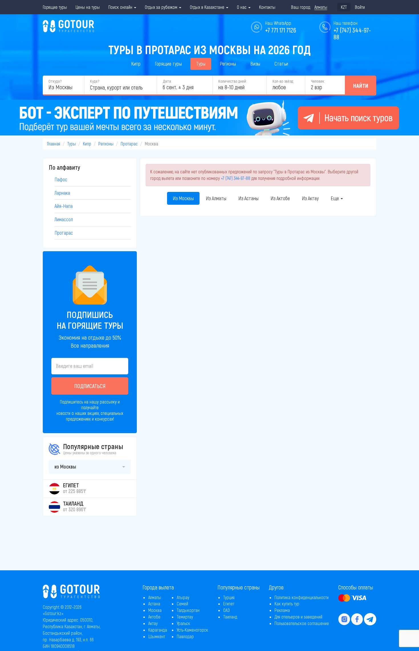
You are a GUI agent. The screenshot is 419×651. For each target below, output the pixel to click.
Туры (201, 63)
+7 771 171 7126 (280, 30)
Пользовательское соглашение (301, 623)
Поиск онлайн (120, 7)
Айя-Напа (63, 206)
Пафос (60, 179)
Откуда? (55, 81)
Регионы (228, 63)
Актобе (154, 616)
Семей (182, 603)
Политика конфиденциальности (301, 597)
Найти (360, 85)
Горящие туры (55, 7)
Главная (53, 143)
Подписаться (89, 385)
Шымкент (156, 636)
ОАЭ (226, 610)
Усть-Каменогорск (192, 629)
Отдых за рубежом (161, 7)
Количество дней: (232, 81)
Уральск (183, 623)
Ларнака (62, 193)
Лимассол (63, 219)
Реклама (282, 610)
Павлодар (185, 636)
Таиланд (230, 616)
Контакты (267, 7)
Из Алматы (216, 198)
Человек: (318, 81)
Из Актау (310, 198)
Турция (229, 597)
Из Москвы (183, 198)
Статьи (281, 63)
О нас (242, 7)
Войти (360, 7)
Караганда (157, 629)
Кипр (136, 63)
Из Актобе (280, 198)
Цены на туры (88, 7)
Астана (154, 603)
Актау (153, 623)
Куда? (94, 81)
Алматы (154, 597)
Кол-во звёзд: (283, 81)
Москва (155, 610)
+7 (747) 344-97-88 (235, 178)
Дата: (167, 81)
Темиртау (185, 616)
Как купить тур (286, 603)
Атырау (183, 597)
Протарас (129, 143)
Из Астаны (248, 198)
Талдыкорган (188, 610)
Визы (255, 63)
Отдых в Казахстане (207, 7)
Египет (228, 603)
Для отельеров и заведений (298, 616)
